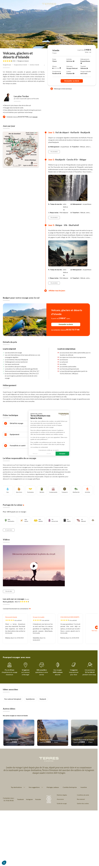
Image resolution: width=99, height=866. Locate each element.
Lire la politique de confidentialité (39, 447)
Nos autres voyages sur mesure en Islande (15, 715)
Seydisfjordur (30, 699)
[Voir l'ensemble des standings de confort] (73, 74)
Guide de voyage (62, 803)
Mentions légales (62, 795)
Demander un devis (71, 81)
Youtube (38, 799)
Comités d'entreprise (70, 787)
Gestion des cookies (83, 803)
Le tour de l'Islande (12, 740)
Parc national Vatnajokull (12, 699)
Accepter (62, 453)
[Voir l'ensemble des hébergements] (81, 63)
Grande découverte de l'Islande (83, 740)
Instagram (29, 799)
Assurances (60, 799)
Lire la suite (8, 633)
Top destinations (16, 787)
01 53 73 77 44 (23, 117)
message (34, 117)
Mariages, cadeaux (53, 787)
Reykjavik (43, 699)
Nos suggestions (34, 787)
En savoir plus (8, 530)
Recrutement (81, 799)
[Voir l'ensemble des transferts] (87, 68)
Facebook (20, 799)
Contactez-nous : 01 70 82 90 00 (8, 799)
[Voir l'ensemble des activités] (73, 61)
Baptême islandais (46, 740)
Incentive (84, 787)
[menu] (94, 5)
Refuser (35, 453)
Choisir (49, 453)
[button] (4, 862)
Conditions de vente (83, 795)
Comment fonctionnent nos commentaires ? (16, 608)
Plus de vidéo (8, 591)
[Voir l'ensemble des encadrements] (60, 74)
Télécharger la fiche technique (63, 89)
